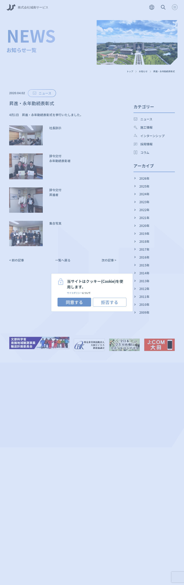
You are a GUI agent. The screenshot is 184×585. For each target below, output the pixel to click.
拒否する (109, 302)
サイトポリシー (74, 292)
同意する (74, 302)
